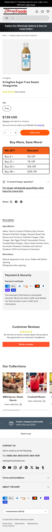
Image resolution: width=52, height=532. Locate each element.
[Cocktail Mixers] (36, 383)
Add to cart (35, 132)
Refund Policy (20, 524)
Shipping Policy (32, 524)
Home (5, 35)
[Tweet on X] (11, 201)
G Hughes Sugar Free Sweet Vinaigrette (23, 35)
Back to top (26, 434)
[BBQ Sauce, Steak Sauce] (13, 383)
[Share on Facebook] (16, 201)
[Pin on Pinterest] (21, 201)
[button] (42, 11)
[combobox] (26, 18)
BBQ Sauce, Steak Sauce (13, 398)
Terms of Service (8, 526)
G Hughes (7, 78)
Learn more (30, 5)
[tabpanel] (26, 246)
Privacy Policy (7, 524)
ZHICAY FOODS (13, 520)
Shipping (6, 121)
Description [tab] (8, 220)
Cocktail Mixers (36, 396)
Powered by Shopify (26, 520)
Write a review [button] (26, 344)
